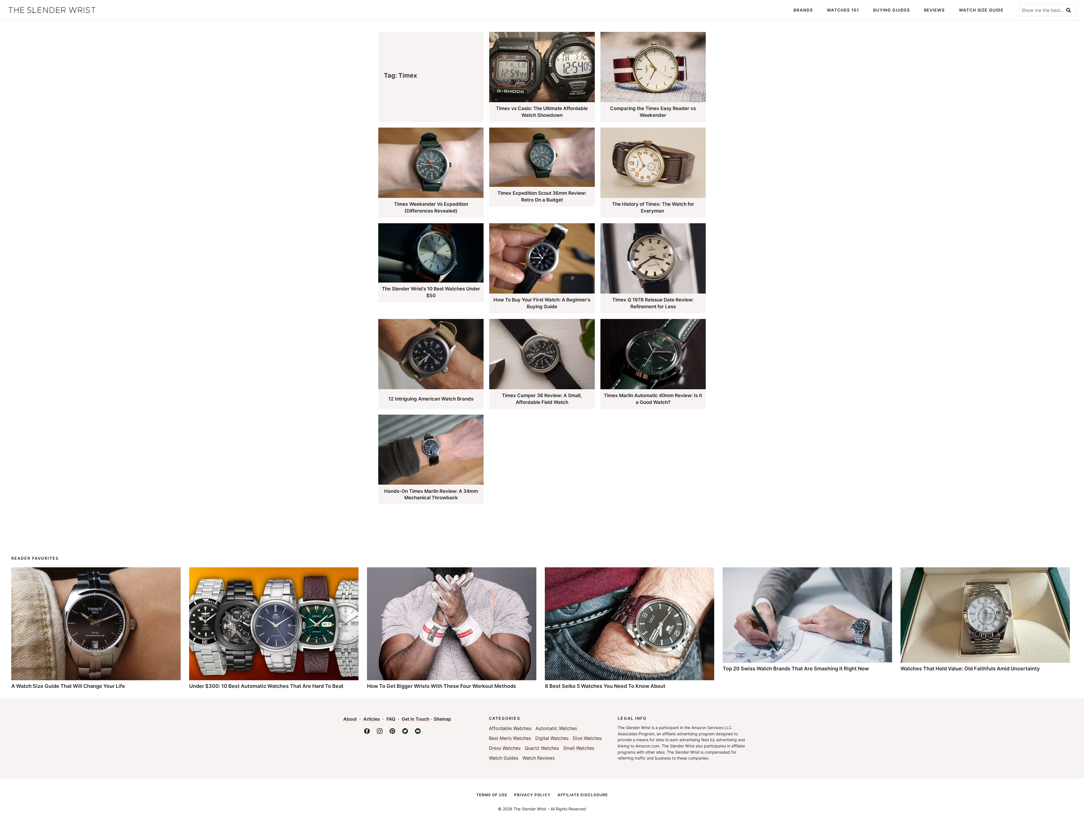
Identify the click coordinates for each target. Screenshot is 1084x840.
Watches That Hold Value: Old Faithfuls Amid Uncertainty (970, 668)
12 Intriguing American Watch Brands (430, 399)
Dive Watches (587, 738)
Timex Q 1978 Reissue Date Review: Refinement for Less (653, 303)
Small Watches (578, 748)
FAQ (390, 719)
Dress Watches (505, 748)
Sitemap (442, 719)
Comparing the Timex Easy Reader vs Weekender (653, 112)
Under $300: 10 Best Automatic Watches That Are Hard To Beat (266, 686)
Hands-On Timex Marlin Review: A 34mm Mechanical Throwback (431, 494)
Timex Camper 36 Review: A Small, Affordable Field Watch (542, 399)
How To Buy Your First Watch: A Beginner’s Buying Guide (541, 303)
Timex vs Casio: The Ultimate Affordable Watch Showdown (542, 112)
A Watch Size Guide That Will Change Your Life (68, 686)
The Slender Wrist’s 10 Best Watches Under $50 (431, 292)
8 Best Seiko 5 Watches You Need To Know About (605, 686)
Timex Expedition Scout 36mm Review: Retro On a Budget (541, 196)
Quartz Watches (542, 748)
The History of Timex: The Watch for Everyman (653, 207)
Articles (371, 719)
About (350, 719)
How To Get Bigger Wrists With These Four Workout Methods (441, 686)
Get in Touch (415, 719)
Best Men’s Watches (510, 738)
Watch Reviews (539, 758)
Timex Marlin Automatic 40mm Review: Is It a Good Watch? (653, 399)
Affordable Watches (510, 728)
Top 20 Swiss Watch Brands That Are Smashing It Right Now (796, 668)
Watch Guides (503, 758)
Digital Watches (552, 738)
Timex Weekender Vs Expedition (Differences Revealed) (431, 207)
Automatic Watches (556, 728)
